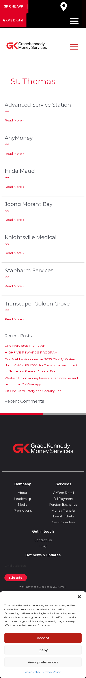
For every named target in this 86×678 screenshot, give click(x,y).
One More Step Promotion (25, 345)
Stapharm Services (29, 270)
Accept (43, 638)
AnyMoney (19, 138)
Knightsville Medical (30, 237)
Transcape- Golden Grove (37, 303)
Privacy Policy (52, 672)
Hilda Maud (20, 171)
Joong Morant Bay (28, 204)
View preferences (43, 662)
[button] (79, 597)
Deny (43, 650)
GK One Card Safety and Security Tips (33, 391)
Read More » (14, 120)
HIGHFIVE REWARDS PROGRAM (31, 352)
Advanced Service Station (38, 105)
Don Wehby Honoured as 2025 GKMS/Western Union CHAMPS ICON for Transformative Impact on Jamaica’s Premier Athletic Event (41, 365)
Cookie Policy (31, 672)
